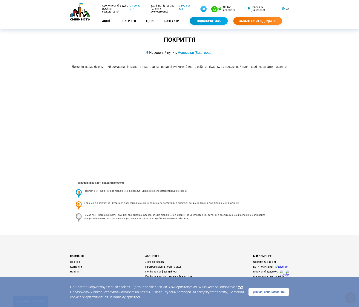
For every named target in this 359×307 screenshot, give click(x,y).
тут (240, 287)
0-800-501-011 (136, 7)
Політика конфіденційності (161, 271)
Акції (106, 21)
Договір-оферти (155, 261)
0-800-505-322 (185, 7)
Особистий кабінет (264, 261)
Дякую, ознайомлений (269, 292)
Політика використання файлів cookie (168, 276)
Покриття (128, 21)
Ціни (150, 21)
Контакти (171, 21)
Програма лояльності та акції (163, 266)
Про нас (75, 261)
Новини (74, 271)
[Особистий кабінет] (214, 9)
